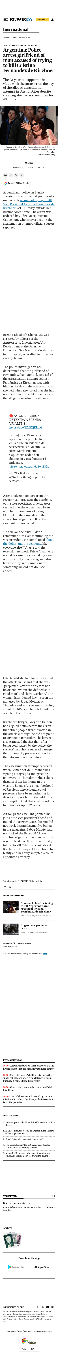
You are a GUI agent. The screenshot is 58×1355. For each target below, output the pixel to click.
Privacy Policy (22, 1331)
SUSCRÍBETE (42, 20)
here (45, 953)
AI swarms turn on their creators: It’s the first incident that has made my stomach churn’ (28, 1067)
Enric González (27, 933)
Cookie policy (46, 1331)
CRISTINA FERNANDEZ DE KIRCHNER (19, 46)
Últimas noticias (12, 1060)
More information (10, 946)
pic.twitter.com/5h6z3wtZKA (29, 466)
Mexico (7, 38)
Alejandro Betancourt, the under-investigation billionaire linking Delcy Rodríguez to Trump (27, 1154)
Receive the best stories (16, 1203)
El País (38, 916)
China (14, 38)
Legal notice (11, 1331)
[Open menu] (5, 19)
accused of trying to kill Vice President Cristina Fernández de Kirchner (29, 204)
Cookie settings (34, 1331)
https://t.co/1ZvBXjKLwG (25, 427)
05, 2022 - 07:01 (35, 167)
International (15, 30)
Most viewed (10, 1115)
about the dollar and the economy (28, 541)
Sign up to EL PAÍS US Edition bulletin (25, 881)
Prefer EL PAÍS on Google (18, 183)
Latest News (24, 38)
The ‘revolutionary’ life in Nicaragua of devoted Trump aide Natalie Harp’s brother (27, 1146)
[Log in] (52, 19)
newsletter (10, 1196)
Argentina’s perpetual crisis (34, 927)
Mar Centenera (27, 916)
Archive (7, 1228)
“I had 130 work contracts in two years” (24, 1139)
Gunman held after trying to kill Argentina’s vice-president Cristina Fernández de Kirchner (37, 907)
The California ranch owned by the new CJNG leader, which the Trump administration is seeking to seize (28, 1099)
